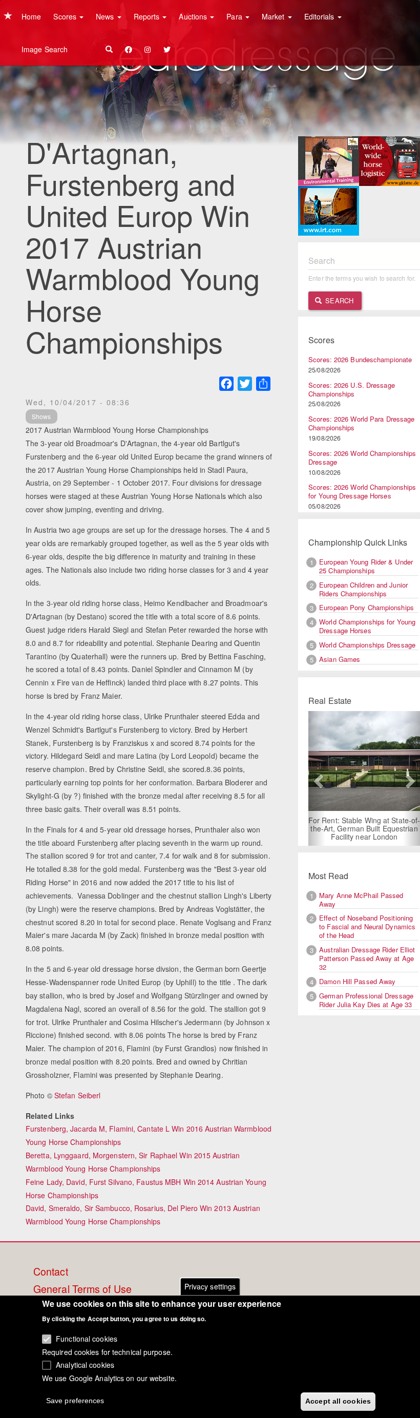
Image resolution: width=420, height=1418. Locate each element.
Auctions (194, 16)
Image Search (45, 49)
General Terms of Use (82, 1289)
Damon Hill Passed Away (357, 981)
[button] (316, 778)
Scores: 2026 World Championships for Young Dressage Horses (362, 491)
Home (31, 16)
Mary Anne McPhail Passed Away (361, 899)
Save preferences (75, 1400)
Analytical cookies (85, 1365)
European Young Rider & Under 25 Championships (366, 566)
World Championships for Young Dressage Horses (367, 626)
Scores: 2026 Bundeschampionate (360, 359)
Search (338, 300)
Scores (65, 16)
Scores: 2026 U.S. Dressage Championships (351, 389)
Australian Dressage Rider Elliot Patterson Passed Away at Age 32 (367, 958)
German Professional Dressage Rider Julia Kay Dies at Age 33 (366, 1000)
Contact (50, 1272)
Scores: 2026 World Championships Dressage (362, 457)
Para (235, 16)
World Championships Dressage (367, 645)
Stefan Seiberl (77, 1095)
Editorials (320, 16)
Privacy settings (210, 1286)
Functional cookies (86, 1338)
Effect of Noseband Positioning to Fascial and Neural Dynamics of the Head (367, 926)
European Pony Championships (366, 607)
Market (274, 16)
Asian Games (339, 659)
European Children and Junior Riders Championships (363, 589)
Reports (148, 16)
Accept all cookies (338, 1401)
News (106, 16)
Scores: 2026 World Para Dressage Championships (361, 423)
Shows (41, 416)
